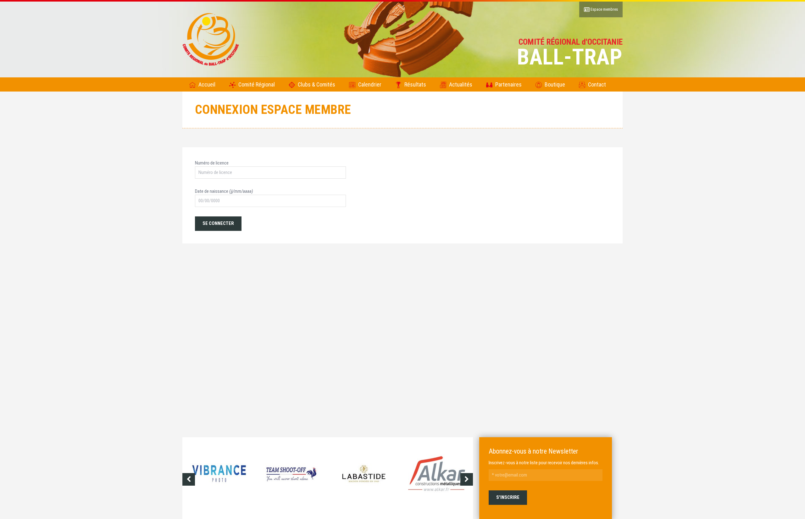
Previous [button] (188, 479)
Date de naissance (224, 191)
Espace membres (604, 9)
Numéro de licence (212, 163)
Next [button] (466, 479)
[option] (219, 479)
